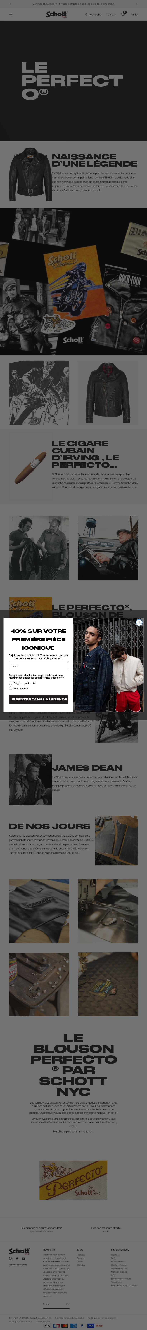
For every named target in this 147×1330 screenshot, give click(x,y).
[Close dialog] (139, 622)
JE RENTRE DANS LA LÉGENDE (38, 699)
